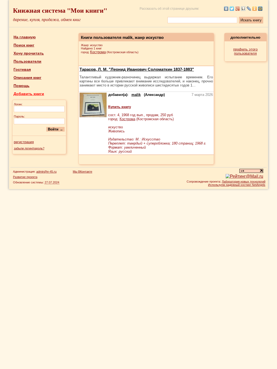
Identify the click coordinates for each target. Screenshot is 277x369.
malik (136, 95)
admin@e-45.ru (46, 171)
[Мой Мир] (260, 8)
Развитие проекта (25, 177)
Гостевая (22, 69)
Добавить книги (29, 94)
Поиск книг (24, 45)
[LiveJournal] (249, 8)
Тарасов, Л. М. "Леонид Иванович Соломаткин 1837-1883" (137, 69)
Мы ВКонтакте (82, 171)
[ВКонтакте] (226, 8)
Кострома (98, 52)
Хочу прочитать (29, 53)
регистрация (24, 142)
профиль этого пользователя (245, 51)
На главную (25, 37)
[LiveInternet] (243, 8)
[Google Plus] (237, 8)
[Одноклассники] (255, 8)
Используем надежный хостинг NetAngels (236, 184)
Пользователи (27, 61)
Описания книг (27, 77)
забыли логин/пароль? (29, 148)
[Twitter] (232, 8)
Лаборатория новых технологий (243, 181)
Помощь (21, 85)
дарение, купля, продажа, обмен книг (47, 19)
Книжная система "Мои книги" (60, 10)
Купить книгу (119, 107)
